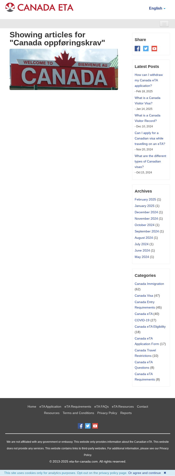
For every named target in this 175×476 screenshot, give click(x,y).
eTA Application (50, 406)
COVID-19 (142, 320)
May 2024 (142, 257)
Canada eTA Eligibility (150, 326)
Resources (51, 413)
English (156, 8)
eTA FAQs (101, 406)
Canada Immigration (149, 284)
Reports (126, 413)
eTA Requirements (77, 406)
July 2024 (142, 244)
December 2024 (146, 212)
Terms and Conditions (78, 413)
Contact (142, 406)
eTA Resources (123, 406)
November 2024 (146, 218)
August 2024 (144, 237)
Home (32, 406)
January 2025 (144, 206)
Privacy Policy (107, 413)
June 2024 (142, 250)
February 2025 (145, 199)
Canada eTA (143, 314)
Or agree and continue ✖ (147, 473)
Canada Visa (144, 295)
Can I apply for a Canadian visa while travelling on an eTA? (150, 138)
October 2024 (144, 225)
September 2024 (147, 231)
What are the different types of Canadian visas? (150, 161)
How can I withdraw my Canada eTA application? (149, 80)
